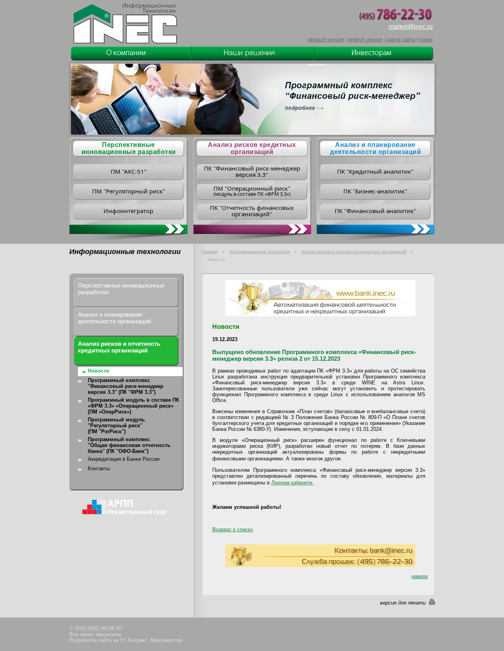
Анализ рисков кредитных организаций (252, 148)
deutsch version (326, 40)
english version (365, 40)
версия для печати (403, 603)
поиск (426, 40)
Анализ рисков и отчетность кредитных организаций (354, 251)
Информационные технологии (260, 251)
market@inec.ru (411, 26)
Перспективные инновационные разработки (121, 288)
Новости (98, 371)
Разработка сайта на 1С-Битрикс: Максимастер (125, 640)
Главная (210, 251)
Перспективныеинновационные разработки (129, 148)
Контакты (99, 468)
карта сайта (401, 40)
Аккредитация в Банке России (123, 459)
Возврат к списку (232, 529)
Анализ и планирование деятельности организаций (375, 148)
